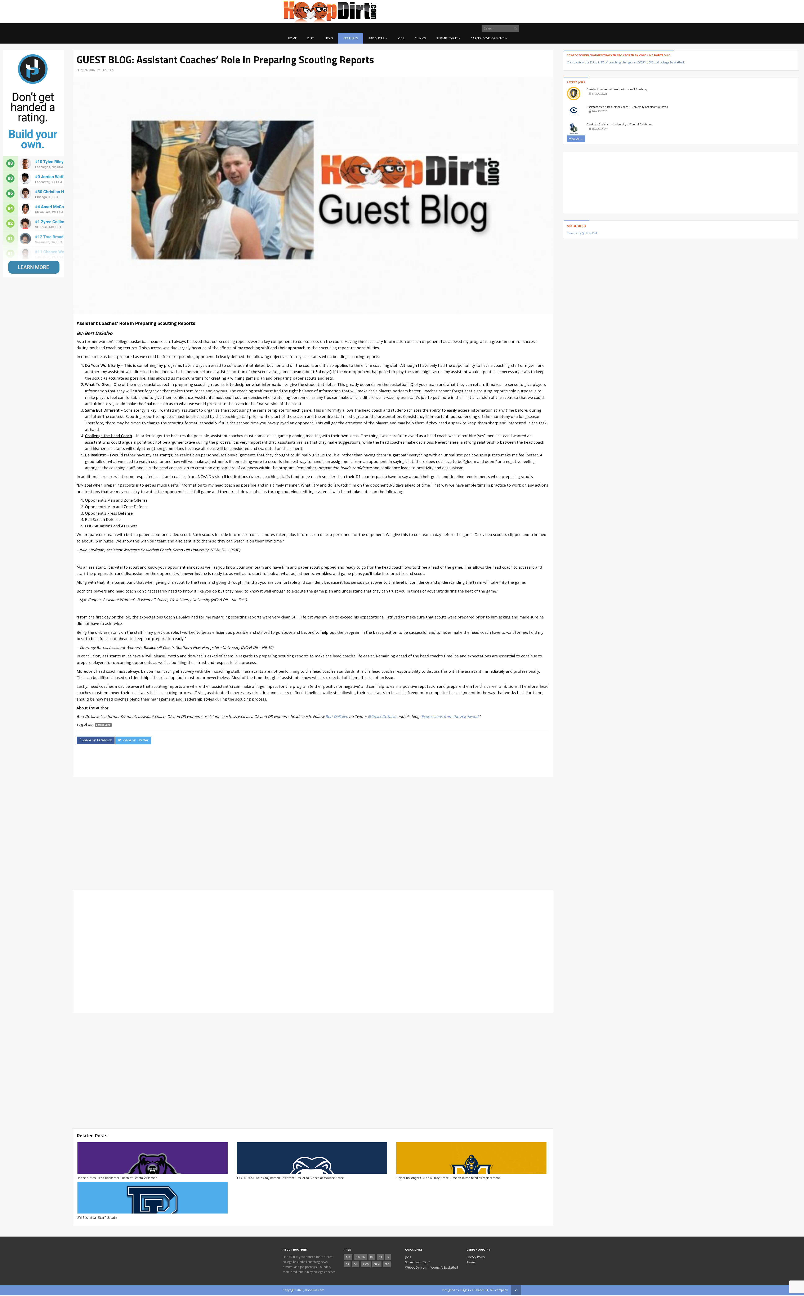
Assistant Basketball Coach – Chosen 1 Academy (617, 89)
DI (388, 1257)
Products (376, 38)
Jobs (400, 38)
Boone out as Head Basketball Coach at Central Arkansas (117, 1177)
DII (347, 1264)
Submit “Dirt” (446, 38)
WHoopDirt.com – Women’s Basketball (431, 1267)
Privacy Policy (475, 1257)
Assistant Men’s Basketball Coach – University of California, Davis (627, 106)
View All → (576, 139)
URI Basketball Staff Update (97, 1217)
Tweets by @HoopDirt (582, 233)
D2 (372, 1257)
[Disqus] (313, 950)
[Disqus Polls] (313, 833)
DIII (356, 1264)
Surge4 (464, 1290)
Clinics (420, 38)
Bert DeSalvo (103, 724)
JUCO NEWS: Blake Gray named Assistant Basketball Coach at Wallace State (290, 1177)
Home (292, 38)
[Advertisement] (487, 11)
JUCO (366, 1264)
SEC (387, 1264)
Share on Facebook (96, 740)
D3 (380, 1257)
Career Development (487, 38)
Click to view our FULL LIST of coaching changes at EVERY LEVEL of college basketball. (625, 62)
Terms (470, 1262)
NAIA (377, 1264)
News (329, 38)
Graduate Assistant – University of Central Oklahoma (619, 124)
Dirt (310, 38)
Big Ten (360, 1257)
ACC (348, 1257)
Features (350, 38)
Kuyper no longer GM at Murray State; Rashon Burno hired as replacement (448, 1177)
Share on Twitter (134, 740)
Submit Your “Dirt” (417, 1262)
